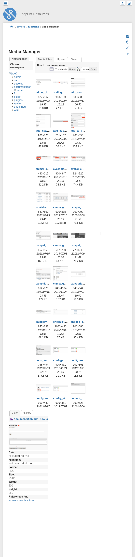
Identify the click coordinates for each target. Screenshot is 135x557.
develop (21, 27)
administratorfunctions (21, 500)
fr (14, 93)
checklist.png (61, 321)
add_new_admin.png (84, 92)
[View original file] (28, 436)
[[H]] (11, 14)
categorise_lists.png (83, 283)
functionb (33, 27)
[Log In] (129, 3)
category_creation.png (50, 321)
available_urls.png (47, 207)
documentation (22, 87)
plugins (18, 100)
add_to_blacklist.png (84, 130)
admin (17, 77)
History (27, 413)
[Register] (122, 3)
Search (75, 59)
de (15, 80)
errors (20, 90)
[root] (14, 73)
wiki (16, 110)
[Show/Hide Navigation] (5, 3)
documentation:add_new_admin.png (37, 419)
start (11, 27)
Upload (61, 59)
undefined (20, 106)
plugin (17, 96)
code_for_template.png (50, 360)
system (18, 103)
